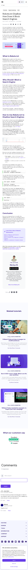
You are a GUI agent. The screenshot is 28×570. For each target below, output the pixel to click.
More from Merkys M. (14, 284)
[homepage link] (2, 2)
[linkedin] (2, 541)
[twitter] (12, 541)
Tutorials (5, 10)
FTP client (18, 126)
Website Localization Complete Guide (13, 240)
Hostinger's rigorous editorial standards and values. (12, 248)
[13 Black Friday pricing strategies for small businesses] (14, 327)
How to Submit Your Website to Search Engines (13, 238)
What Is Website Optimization (11, 235)
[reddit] (19, 541)
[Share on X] (12, 292)
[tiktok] (22, 541)
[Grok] (18, 24)
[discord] (26, 541)
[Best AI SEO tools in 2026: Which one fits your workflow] (14, 361)
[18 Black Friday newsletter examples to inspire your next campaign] (14, 395)
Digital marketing (12, 10)
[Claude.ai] (13, 24)
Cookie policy (10, 556)
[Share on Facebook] (14, 292)
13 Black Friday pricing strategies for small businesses (14, 339)
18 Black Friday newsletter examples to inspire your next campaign (14, 408)
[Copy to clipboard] (9, 292)
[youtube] (16, 541)
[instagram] (9, 541)
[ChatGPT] (11, 24)
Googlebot (21, 157)
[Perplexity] (20, 24)
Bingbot (7, 158)
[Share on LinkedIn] (16, 292)
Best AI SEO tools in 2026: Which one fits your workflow (14, 374)
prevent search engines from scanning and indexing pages (13, 74)
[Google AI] (15, 24)
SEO (18, 10)
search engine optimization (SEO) (11, 106)
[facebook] (5, 541)
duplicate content (7, 102)
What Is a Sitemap (8, 236)
